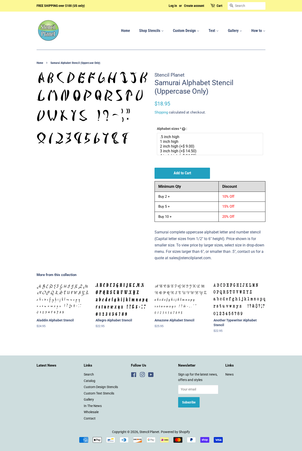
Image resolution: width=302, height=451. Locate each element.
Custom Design (185, 30)
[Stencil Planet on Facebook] (133, 375)
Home (125, 30)
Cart (219, 6)
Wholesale (91, 412)
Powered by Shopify (175, 432)
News (229, 374)
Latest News (46, 365)
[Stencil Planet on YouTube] (151, 375)
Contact (90, 418)
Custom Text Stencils (99, 393)
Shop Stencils (150, 30)
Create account (194, 6)
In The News (93, 406)
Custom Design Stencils (101, 387)
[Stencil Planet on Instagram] (142, 375)
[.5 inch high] (210, 137)
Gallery (233, 30)
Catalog (89, 381)
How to (257, 30)
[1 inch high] (210, 141)
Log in (173, 6)
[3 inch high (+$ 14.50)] (210, 151)
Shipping (161, 112)
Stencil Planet (149, 432)
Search (89, 374)
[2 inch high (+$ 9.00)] (210, 146)
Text (212, 30)
